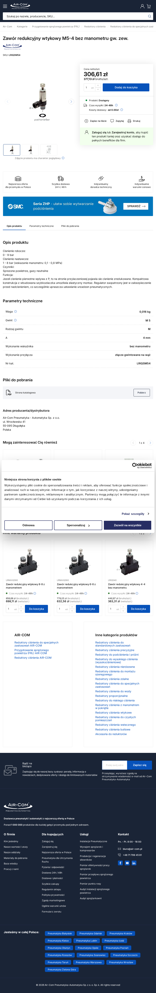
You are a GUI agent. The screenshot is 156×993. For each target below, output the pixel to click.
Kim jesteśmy (11, 841)
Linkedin (134, 863)
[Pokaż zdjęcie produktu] (11, 150)
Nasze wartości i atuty (16, 846)
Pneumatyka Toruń (58, 962)
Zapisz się (139, 765)
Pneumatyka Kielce (58, 940)
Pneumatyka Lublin (86, 940)
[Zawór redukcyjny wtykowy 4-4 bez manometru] (129, 562)
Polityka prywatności (53, 894)
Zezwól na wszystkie (127, 525)
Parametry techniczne (41, 226)
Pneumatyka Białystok (60, 933)
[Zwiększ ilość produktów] (98, 85)
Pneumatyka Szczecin (125, 955)
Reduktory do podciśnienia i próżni (116, 654)
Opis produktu (14, 226)
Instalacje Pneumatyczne (93, 841)
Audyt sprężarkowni (91, 898)
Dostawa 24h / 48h (52, 872)
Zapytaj (120, 120)
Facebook (120, 863)
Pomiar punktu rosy (90, 883)
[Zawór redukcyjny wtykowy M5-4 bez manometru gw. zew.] (39, 102)
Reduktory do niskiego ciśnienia (115, 700)
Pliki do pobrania (70, 226)
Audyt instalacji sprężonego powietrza (95, 891)
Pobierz (142, 392)
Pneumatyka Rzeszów (60, 955)
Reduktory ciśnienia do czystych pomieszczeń (115, 718)
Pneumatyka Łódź (114, 940)
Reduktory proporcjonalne (111, 695)
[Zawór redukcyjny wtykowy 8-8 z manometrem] (27, 562)
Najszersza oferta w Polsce (56, 852)
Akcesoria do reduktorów (111, 734)
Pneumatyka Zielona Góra (62, 969)
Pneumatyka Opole (88, 947)
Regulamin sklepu (51, 889)
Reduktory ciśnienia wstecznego (115, 724)
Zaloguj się (99, 132)
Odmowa (28, 525)
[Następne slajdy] (150, 443)
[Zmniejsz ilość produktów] (98, 89)
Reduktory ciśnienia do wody (113, 691)
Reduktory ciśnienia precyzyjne (114, 650)
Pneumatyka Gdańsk (91, 933)
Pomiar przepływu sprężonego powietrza (96, 876)
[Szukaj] (149, 16)
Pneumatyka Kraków (121, 933)
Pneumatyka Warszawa (89, 962)
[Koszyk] (149, 6)
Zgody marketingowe (53, 900)
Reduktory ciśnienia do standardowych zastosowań (112, 644)
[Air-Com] (12, 48)
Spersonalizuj (76, 525)
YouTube (127, 863)
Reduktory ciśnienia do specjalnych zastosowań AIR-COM (36, 644)
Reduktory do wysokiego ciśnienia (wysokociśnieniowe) (116, 661)
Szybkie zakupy (50, 883)
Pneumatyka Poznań (117, 947)
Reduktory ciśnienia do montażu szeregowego (115, 673)
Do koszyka (36, 608)
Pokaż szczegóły (133, 513)
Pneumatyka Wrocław (121, 962)
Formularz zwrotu (51, 911)
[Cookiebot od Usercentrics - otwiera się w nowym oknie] (135, 465)
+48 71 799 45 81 (132, 855)
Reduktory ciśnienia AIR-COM (33, 657)
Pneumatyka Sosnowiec (93, 955)
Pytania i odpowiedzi (53, 867)
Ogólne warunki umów (54, 905)
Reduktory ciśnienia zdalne (112, 678)
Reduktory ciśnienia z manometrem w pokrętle (117, 706)
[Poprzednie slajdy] (133, 443)
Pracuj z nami (11, 869)
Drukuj (136, 120)
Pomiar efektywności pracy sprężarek (95, 867)
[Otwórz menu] (6, 6)
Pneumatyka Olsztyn (59, 947)
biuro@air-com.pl (132, 848)
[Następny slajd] (71, 101)
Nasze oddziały (12, 852)
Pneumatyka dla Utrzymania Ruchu (57, 860)
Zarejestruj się (49, 846)
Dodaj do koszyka (126, 87)
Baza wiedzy (11, 863)
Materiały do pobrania (15, 858)
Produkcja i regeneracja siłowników (93, 858)
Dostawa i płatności (52, 878)
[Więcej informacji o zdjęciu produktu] (63, 158)
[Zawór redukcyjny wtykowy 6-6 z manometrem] (78, 562)
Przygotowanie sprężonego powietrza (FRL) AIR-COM (31, 651)
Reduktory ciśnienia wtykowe (113, 712)
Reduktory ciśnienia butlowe (112, 729)
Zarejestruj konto (123, 132)
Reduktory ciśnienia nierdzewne (115, 666)
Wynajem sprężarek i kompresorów (91, 848)
